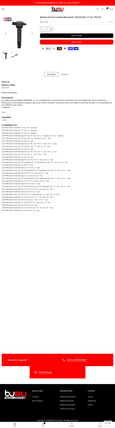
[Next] (32, 33)
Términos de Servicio (67, 409)
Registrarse (92, 401)
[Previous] (6, 33)
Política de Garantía (67, 401)
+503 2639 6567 (76, 360)
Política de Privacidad (67, 405)
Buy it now (77, 42)
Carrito (90, 405)
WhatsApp (45, 372)
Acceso (90, 397)
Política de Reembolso (68, 397)
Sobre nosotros (37, 401)
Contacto (35, 397)
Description (51, 74)
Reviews (64, 74)
